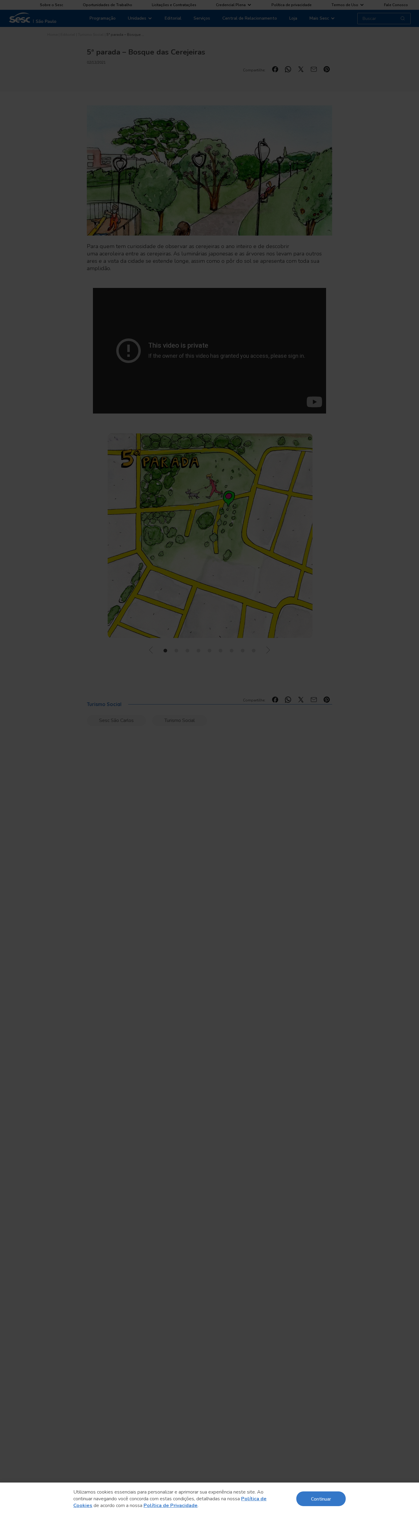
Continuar (321, 1498)
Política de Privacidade (171, 1505)
